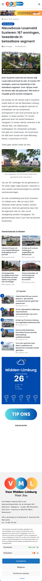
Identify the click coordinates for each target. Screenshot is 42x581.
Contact (22, 578)
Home (5, 19)
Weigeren (21, 567)
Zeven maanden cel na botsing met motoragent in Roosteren (30, 276)
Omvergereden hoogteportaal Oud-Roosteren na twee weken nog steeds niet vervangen (10, 277)
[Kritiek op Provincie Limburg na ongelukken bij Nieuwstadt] (31, 241)
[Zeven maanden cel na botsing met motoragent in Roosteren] (31, 266)
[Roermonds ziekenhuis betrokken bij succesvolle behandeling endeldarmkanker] (8, 333)
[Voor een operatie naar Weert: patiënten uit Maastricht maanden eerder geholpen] (8, 346)
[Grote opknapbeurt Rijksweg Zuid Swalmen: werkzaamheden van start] (8, 312)
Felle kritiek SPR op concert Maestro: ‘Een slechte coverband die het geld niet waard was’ (27, 299)
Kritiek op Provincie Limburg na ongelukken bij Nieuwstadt (30, 251)
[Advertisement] (21, 448)
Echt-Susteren (14, 19)
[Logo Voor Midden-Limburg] (15, 4)
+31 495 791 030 (10, 522)
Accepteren (21, 561)
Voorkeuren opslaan (21, 573)
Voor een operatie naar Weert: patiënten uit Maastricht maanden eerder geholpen (27, 346)
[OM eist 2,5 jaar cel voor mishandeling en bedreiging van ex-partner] (11, 241)
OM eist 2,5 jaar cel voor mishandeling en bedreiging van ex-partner (10, 251)
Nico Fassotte (7, 46)
